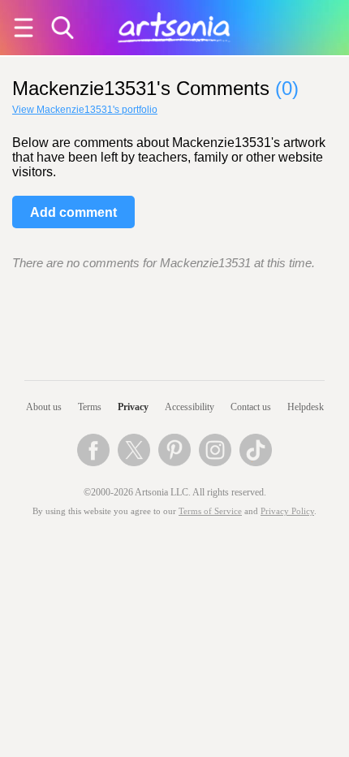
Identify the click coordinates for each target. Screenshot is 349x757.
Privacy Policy (287, 511)
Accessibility (189, 407)
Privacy (133, 407)
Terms (89, 407)
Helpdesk (305, 407)
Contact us (251, 407)
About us (44, 407)
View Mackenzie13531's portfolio (84, 109)
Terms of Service (210, 511)
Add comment (73, 212)
